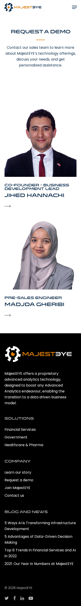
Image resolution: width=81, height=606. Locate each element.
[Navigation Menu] (74, 7)
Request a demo (18, 480)
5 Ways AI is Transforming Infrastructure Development (40, 525)
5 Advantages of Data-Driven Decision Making (38, 539)
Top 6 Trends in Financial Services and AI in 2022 (40, 553)
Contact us (14, 495)
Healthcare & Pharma (23, 445)
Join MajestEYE (17, 487)
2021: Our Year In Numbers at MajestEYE (39, 563)
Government (15, 437)
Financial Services (20, 429)
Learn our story (17, 472)
